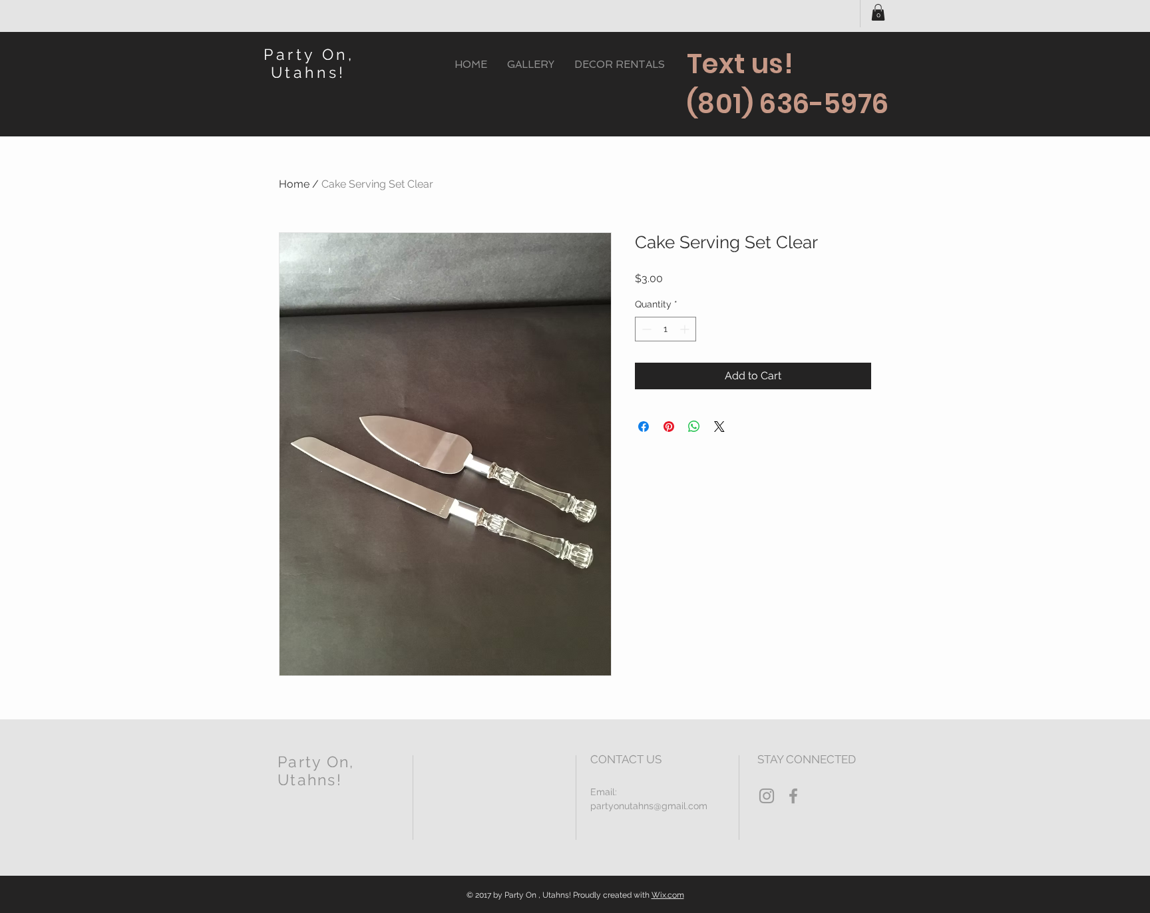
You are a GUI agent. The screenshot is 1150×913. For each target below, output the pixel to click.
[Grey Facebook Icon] (793, 796)
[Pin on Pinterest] (669, 427)
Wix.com (668, 895)
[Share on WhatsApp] (694, 427)
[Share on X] (719, 427)
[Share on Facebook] (644, 427)
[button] (878, 12)
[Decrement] (645, 329)
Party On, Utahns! (309, 63)
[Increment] (685, 329)
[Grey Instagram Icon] (767, 796)
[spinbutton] (665, 329)
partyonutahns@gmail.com (648, 806)
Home (294, 184)
